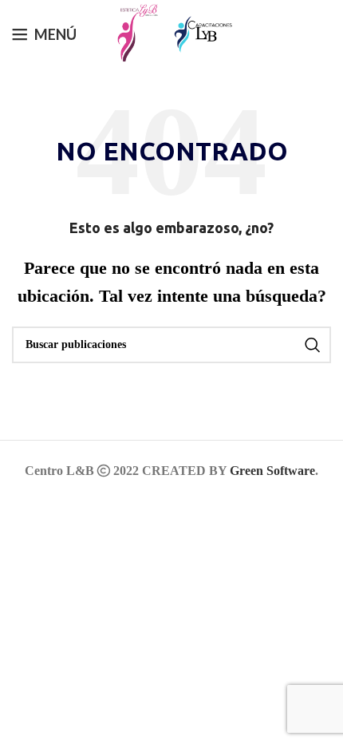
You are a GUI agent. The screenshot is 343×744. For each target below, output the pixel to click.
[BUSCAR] (312, 344)
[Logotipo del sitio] (133, 32)
